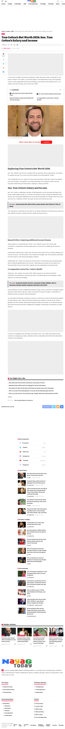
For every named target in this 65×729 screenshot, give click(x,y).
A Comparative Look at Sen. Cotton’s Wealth (48, 99)
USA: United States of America (23, 400)
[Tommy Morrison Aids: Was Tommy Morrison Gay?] (22, 525)
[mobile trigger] (3, 1)
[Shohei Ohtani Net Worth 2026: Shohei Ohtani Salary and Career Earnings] (22, 541)
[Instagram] (32, 456)
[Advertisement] (32, 18)
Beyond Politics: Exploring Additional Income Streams (21, 99)
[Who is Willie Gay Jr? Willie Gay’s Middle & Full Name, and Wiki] (22, 592)
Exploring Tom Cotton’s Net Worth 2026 (21, 94)
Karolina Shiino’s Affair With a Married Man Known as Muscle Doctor (36, 531)
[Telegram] (32, 465)
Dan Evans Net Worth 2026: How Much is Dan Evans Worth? (27, 382)
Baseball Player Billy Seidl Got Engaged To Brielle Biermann (27, 385)
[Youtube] (32, 460)
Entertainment (38, 605)
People (8, 31)
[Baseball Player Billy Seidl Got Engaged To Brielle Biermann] (22, 483)
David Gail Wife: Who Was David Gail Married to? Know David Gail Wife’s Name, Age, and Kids (37, 510)
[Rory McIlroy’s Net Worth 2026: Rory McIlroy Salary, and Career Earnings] (22, 502)
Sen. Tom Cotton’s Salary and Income (49, 94)
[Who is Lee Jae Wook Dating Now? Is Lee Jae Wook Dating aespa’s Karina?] (56, 632)
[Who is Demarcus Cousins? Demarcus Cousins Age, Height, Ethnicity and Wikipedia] (22, 560)
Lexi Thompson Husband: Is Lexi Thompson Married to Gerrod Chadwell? (37, 573)
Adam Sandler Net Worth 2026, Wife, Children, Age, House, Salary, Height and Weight (36, 601)
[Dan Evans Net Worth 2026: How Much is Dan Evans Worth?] (22, 476)
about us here (9, 675)
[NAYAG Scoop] (31, 1)
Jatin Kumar (6, 48)
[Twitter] (32, 447)
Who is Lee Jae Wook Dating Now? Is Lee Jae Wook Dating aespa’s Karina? (31, 391)
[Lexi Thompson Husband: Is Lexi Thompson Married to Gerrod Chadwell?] (22, 574)
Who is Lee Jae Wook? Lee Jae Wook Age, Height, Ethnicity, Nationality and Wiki (33, 393)
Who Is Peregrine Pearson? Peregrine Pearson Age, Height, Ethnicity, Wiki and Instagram (37, 550)
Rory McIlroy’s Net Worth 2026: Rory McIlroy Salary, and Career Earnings (31, 388)
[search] (58, 1)
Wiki (12, 31)
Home (3, 31)
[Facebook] (32, 443)
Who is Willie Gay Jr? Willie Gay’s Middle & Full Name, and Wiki (36, 591)
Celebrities (31, 485)
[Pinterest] (32, 452)
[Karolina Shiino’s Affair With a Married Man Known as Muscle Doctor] (22, 532)
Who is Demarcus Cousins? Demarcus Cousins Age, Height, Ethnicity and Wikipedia (36, 559)
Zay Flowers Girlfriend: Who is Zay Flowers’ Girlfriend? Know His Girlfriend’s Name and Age (36, 582)
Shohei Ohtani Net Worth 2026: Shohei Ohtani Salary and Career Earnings (36, 541)
